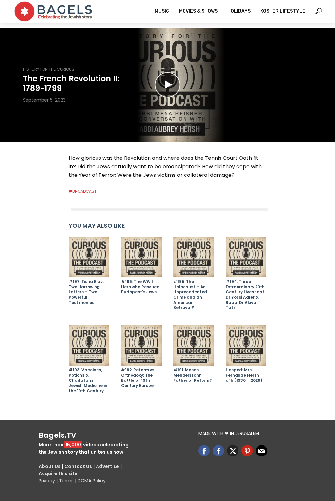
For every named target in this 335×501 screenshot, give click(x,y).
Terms (66, 480)
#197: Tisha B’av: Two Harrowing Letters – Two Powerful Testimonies (86, 292)
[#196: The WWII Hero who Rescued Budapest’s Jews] (141, 257)
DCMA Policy (92, 480)
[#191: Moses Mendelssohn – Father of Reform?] (193, 345)
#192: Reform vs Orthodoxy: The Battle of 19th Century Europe (137, 377)
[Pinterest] (247, 450)
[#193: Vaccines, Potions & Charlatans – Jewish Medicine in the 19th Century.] (89, 345)
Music (162, 11)
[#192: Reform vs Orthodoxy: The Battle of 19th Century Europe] (141, 345)
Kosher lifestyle (282, 11)
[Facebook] (204, 450)
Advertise (107, 466)
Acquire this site (58, 473)
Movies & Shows (198, 11)
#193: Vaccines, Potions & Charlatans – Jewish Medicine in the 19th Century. (88, 380)
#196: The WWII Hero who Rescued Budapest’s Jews (140, 287)
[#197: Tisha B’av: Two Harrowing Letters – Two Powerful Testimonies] (89, 257)
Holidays (239, 11)
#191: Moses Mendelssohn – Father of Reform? (192, 375)
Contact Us (78, 466)
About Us (50, 466)
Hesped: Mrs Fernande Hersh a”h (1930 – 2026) (244, 375)
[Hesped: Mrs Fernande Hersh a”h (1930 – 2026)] (246, 345)
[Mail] (261, 450)
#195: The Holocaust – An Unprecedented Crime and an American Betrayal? (190, 294)
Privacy (47, 480)
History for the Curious (48, 69)
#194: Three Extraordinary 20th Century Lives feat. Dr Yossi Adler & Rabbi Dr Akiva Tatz (245, 294)
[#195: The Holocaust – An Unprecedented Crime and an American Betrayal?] (193, 257)
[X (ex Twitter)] (232, 450)
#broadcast (83, 191)
